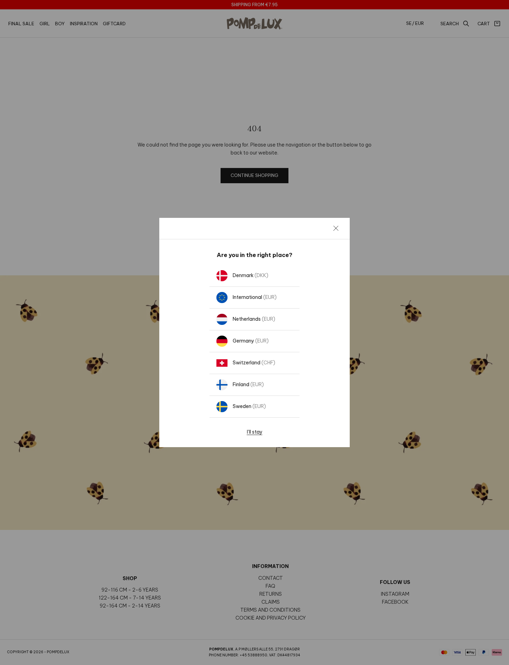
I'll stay (254, 432)
